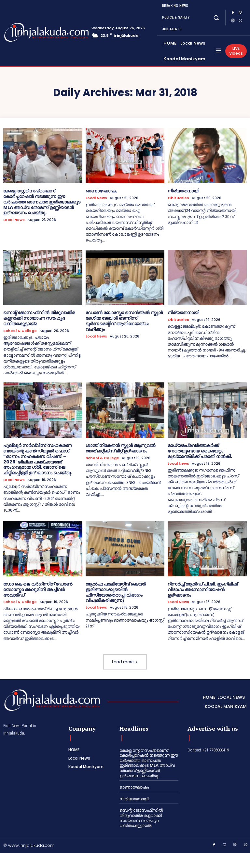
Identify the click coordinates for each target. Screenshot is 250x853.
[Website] (233, 21)
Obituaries (178, 198)
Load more (122, 662)
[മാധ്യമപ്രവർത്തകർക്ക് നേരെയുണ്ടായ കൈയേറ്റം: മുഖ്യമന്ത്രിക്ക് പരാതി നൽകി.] (207, 410)
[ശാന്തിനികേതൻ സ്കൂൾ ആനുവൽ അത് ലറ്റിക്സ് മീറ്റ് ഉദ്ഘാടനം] (125, 410)
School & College (20, 331)
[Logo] (28, 32)
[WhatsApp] (240, 21)
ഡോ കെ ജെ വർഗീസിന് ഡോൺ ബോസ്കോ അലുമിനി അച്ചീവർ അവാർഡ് (38, 589)
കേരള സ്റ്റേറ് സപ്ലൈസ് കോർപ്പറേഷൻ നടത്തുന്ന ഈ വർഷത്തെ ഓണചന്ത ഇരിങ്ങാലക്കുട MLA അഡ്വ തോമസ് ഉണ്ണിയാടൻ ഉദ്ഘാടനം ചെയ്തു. (41, 201)
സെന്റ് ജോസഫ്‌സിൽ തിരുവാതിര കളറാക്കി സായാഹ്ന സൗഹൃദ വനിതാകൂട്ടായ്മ (39, 318)
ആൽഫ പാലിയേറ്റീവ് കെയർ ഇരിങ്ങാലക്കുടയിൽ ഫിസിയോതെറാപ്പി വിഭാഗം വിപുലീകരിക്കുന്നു (116, 592)
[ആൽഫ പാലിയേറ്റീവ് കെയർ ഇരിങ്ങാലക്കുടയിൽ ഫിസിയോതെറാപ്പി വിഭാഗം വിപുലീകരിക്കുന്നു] (125, 548)
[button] (216, 17)
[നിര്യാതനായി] (207, 155)
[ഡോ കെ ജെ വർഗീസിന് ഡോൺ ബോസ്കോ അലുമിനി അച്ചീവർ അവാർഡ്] (42, 548)
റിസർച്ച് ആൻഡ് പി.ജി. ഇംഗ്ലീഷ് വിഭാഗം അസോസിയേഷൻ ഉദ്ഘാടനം (203, 589)
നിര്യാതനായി (183, 190)
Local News (14, 220)
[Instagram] (240, 14)
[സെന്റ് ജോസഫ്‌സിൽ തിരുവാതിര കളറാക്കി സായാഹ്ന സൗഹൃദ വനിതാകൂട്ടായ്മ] (42, 277)
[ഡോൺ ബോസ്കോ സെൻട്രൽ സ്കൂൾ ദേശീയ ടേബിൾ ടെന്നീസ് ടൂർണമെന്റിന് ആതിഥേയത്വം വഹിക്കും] (125, 277)
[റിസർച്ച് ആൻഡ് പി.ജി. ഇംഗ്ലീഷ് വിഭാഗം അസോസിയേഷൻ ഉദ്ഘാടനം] (207, 548)
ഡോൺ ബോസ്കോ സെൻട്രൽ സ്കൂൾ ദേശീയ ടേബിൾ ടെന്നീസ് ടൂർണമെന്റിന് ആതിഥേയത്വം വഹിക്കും (124, 320)
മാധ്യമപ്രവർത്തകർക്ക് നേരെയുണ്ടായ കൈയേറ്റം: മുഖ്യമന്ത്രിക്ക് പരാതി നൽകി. (200, 451)
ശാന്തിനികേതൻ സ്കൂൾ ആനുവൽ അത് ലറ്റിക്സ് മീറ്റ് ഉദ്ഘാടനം (121, 448)
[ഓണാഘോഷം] (125, 155)
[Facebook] (233, 14)
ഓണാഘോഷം (101, 190)
